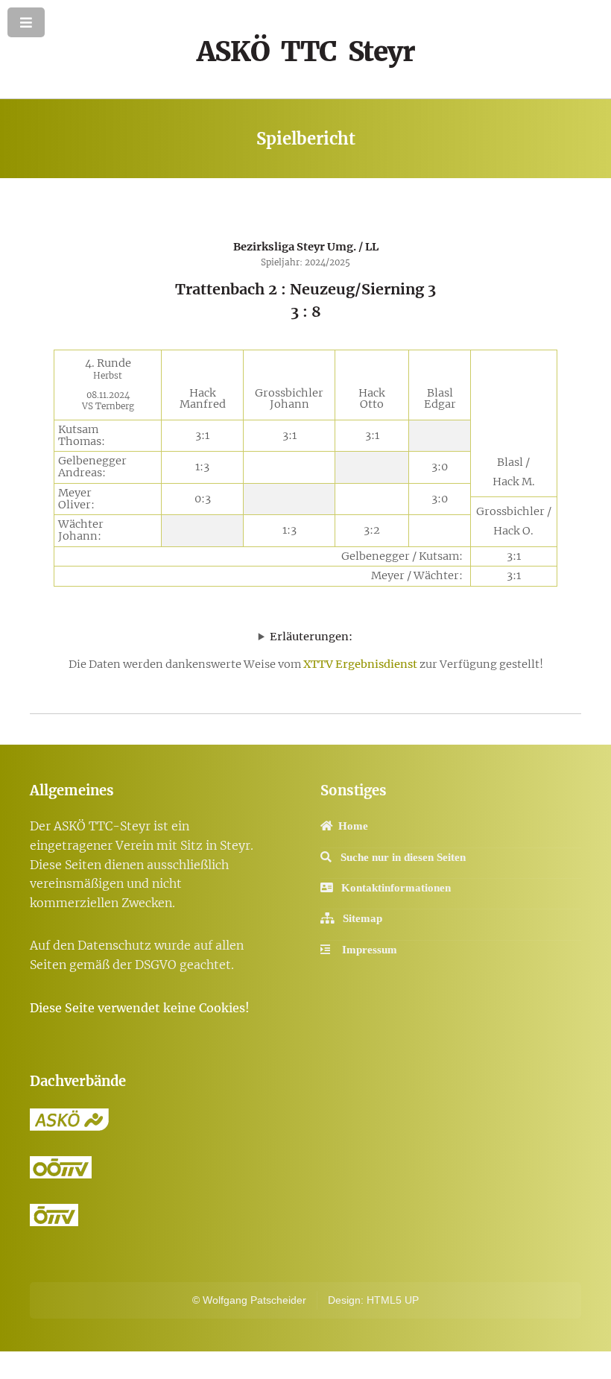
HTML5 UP (393, 1300)
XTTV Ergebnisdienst (360, 664)
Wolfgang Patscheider (254, 1300)
